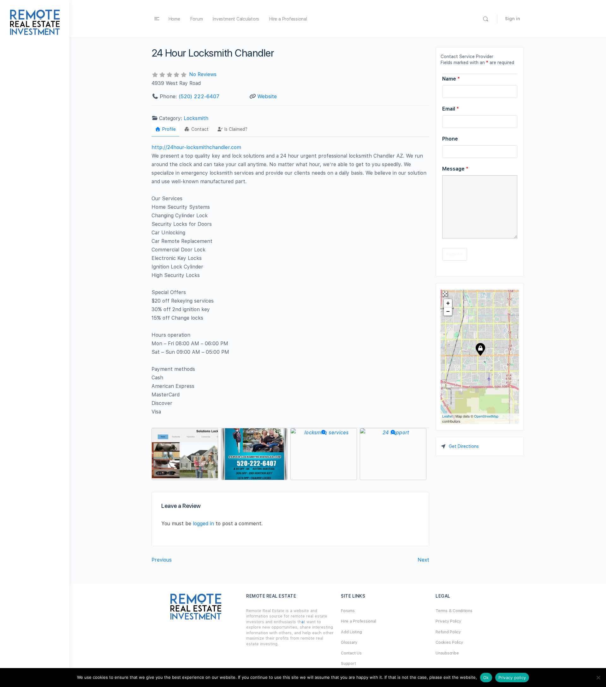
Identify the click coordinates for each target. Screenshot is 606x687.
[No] (598, 677)
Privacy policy (512, 677)
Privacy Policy (448, 621)
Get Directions (464, 446)
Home (174, 18)
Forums (348, 610)
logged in (203, 524)
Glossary (349, 642)
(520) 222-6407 (199, 96)
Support (348, 663)
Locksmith (196, 118)
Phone (450, 139)
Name (451, 79)
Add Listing (351, 632)
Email (450, 109)
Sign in (512, 18)
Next (423, 560)
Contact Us (351, 653)
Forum (196, 18)
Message (455, 169)
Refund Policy (448, 632)
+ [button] (448, 303)
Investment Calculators (236, 18)
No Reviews (203, 74)
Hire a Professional (288, 18)
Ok (486, 677)
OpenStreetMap (486, 416)
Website (267, 96)
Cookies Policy (449, 642)
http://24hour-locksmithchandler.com (196, 147)
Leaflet (447, 416)
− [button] (448, 311)
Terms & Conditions (454, 610)
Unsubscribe (447, 653)
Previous (162, 560)
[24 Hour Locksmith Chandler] (480, 349)
